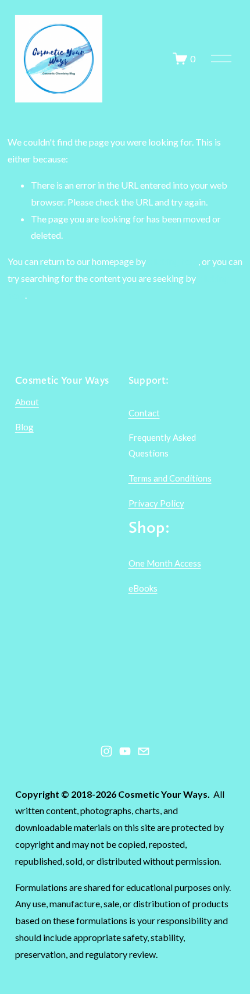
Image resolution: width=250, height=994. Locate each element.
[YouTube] (125, 751)
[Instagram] (106, 751)
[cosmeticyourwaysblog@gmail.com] (143, 751)
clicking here (173, 261)
